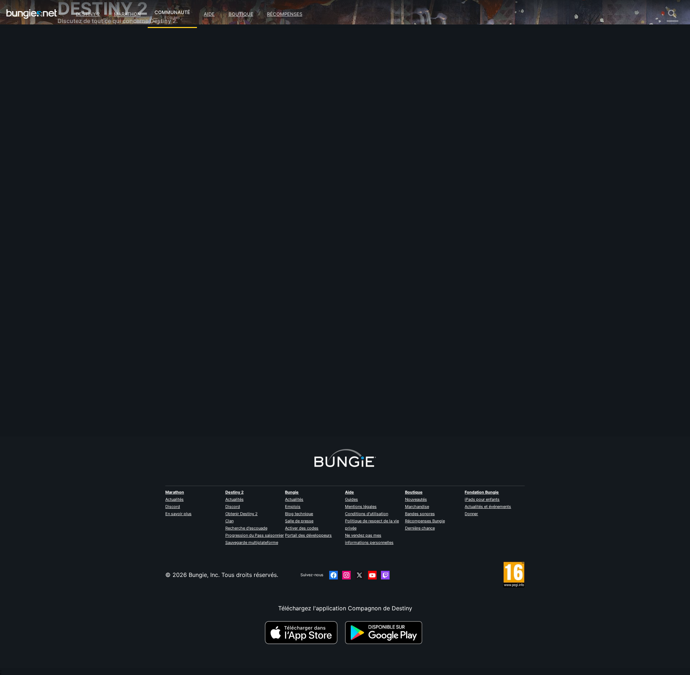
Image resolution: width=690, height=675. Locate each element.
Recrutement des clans (93, 176)
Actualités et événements (488, 506)
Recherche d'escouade (246, 528)
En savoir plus (178, 513)
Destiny (32, 14)
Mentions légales (361, 506)
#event (212, 216)
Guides (351, 499)
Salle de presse (299, 520)
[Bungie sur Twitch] (385, 575)
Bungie (292, 492)
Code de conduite (83, 214)
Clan (229, 520)
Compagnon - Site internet (99, 125)
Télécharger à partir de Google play (385, 632)
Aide (209, 14)
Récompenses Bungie (425, 520)
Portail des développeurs (308, 535)
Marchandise (417, 506)
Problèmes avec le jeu (92, 111)
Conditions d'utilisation (366, 513)
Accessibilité (80, 118)
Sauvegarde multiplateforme (251, 542)
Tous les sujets (82, 39)
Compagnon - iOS (87, 133)
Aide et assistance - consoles (102, 154)
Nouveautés (416, 499)
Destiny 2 (88, 14)
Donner (471, 513)
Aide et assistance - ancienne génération (118, 161)
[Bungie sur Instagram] (346, 575)
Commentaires (82, 53)
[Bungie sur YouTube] (372, 575)
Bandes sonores (420, 513)
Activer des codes (301, 528)
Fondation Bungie (482, 492)
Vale (210, 158)
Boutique (241, 14)
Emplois (292, 506)
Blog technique (299, 513)
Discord (172, 506)
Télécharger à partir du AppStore (302, 632)
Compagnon (79, 168)
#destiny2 (246, 216)
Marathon (127, 14)
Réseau (72, 97)
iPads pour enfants (482, 499)
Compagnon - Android (93, 140)
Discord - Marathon (89, 204)
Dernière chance (420, 528)
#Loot (228, 216)
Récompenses (284, 14)
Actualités (174, 499)
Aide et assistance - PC (94, 147)
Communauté (172, 11)
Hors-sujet (77, 190)
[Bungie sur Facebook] (333, 575)
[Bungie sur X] (359, 575)
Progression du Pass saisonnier (254, 535)
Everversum (79, 104)
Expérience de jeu (87, 75)
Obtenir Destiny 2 (241, 513)
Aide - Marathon (85, 197)
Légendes (76, 68)
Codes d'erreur (83, 89)
